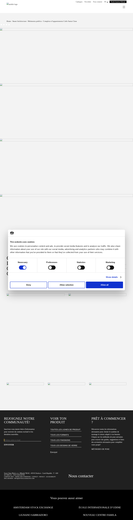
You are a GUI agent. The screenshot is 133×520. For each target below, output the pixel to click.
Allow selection (67, 285)
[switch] (52, 267)
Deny (28, 285)
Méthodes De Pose (100, 449)
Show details (112, 277)
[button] (66, 136)
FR (105, 2)
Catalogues (79, 2)
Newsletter (87, 2)
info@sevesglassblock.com (24, 478)
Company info (9, 476)
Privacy (42, 476)
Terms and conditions (23, 476)
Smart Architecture (19, 21)
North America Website (118, 2)
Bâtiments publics (35, 21)
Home (9, 21)
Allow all (104, 285)
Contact (35, 476)
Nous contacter (97, 2)
